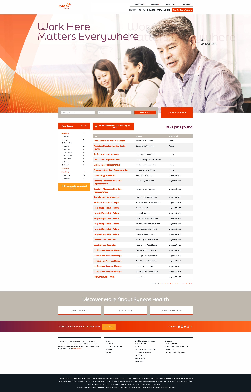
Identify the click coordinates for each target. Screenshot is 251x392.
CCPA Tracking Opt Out (134, 387)
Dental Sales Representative (107, 159)
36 (186, 283)
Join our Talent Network (177, 113)
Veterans (108, 352)
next (190, 283)
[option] (125, 63)
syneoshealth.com (76, 348)
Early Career (109, 349)
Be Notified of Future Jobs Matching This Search (114, 126)
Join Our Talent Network (182, 10)
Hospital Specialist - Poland (106, 208)
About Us (138, 346)
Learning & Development (143, 352)
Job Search (109, 343)
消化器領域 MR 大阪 (104, 276)
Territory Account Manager (106, 154)
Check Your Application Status (175, 352)
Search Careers (149, 10)
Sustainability (139, 361)
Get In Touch (108, 327)
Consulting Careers (125, 310)
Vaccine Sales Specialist (105, 239)
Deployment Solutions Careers (171, 310)
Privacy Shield (123, 387)
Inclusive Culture (140, 355)
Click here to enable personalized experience (74, 187)
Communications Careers (80, 310)
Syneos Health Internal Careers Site (176, 346)
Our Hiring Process (171, 343)
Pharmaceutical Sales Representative (111, 170)
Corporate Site (135, 10)
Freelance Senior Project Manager (109, 140)
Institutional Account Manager (108, 250)
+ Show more (65, 168)
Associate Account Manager (107, 197)
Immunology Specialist (104, 175)
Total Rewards (140, 358)
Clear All (84, 126)
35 (183, 283)
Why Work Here (163, 10)
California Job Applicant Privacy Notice (165, 387)
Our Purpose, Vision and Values (145, 349)
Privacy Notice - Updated (112, 387)
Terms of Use (101, 387)
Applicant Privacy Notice (148, 387)
